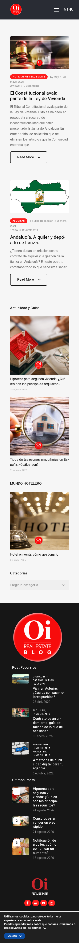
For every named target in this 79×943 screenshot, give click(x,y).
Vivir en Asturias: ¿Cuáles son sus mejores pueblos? (48, 692)
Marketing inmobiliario (42, 753)
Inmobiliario (42, 714)
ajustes (36, 928)
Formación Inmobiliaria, (42, 746)
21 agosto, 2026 (43, 832)
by (54, 77)
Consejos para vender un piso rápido (44, 822)
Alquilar (19, 221)
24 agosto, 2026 (43, 810)
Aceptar (12, 936)
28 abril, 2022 (41, 702)
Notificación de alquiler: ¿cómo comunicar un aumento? (44, 846)
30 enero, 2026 (43, 736)
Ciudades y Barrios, (40, 678)
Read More (25, 159)
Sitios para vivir (43, 682)
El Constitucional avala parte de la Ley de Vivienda (37, 96)
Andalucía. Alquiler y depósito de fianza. (38, 240)
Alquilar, (39, 710)
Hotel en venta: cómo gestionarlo (34, 554)
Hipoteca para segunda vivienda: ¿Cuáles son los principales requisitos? (38, 382)
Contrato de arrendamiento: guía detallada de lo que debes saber (48, 725)
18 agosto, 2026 (43, 858)
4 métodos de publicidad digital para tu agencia (48, 764)
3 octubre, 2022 (43, 773)
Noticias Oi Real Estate (29, 77)
